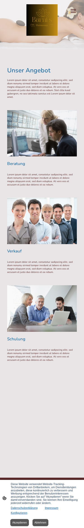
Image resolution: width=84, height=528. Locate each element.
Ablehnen (40, 522)
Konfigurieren (19, 513)
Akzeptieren (19, 522)
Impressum (51, 508)
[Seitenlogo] (42, 20)
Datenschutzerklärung (24, 508)
